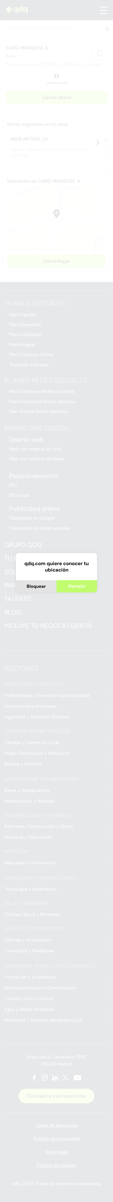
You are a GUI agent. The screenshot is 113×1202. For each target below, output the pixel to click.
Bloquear (36, 586)
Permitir (76, 586)
